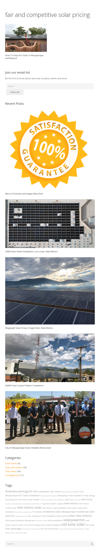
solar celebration (34, 516)
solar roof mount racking (29, 525)
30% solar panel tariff (67, 492)
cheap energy (89, 495)
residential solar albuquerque (59, 511)
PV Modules (37, 512)
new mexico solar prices (23, 512)
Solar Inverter (62, 516)
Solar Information (14, 467)
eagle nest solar (75, 500)
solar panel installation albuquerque (20, 520)
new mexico (71, 503)
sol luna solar (73, 524)
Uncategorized (12, 475)
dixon (67, 499)
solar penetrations (55, 520)
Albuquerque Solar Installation (70, 495)
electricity (86, 499)
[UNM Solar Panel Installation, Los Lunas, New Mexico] (50, 226)
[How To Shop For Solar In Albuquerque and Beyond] (26, 38)
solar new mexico (80, 516)
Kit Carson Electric (35, 504)
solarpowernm (74, 520)
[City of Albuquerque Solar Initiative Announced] (50, 420)
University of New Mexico (76, 529)
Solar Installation (49, 516)
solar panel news (41, 521)
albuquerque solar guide (48, 496)
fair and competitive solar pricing (16, 504)
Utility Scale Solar (21, 533)
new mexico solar (29, 507)
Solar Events (11, 463)
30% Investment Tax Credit (46, 491)
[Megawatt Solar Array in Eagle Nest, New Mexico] (50, 293)
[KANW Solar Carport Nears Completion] (50, 360)
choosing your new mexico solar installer (22, 499)
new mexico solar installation (54, 508)
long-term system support (53, 503)
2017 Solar (79, 491)
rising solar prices (21, 516)
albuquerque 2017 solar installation (22, 495)
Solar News (10, 471)
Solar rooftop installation (50, 525)
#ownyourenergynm (19, 491)
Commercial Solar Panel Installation (52, 500)
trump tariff (63, 529)
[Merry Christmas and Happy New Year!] (50, 151)
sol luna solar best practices (31, 529)
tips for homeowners (50, 529)
